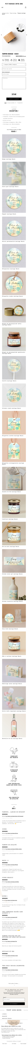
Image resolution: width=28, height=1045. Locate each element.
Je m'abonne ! (14, 1003)
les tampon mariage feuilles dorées (14, 849)
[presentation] (1, 35)
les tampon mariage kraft (11, 917)
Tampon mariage (13, 13)
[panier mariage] (25, 7)
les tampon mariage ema (11, 900)
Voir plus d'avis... (14, 983)
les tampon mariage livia (11, 941)
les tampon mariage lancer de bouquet (14, 816)
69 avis (24, 56)
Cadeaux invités (5, 13)
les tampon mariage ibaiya (12, 833)
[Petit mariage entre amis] (14, 3)
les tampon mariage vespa (12, 955)
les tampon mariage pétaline (12, 881)
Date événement (6, 72)
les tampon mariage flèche (12, 864)
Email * (4, 997)
